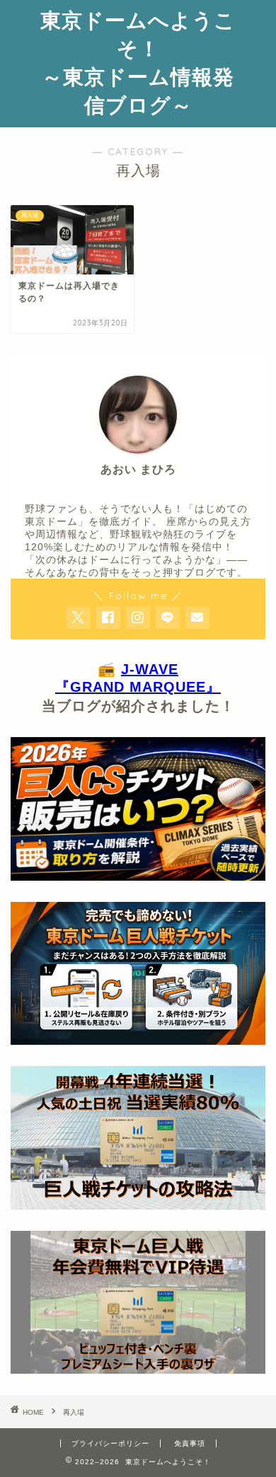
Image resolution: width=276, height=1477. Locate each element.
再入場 (73, 1412)
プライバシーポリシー (110, 1443)
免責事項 (189, 1443)
